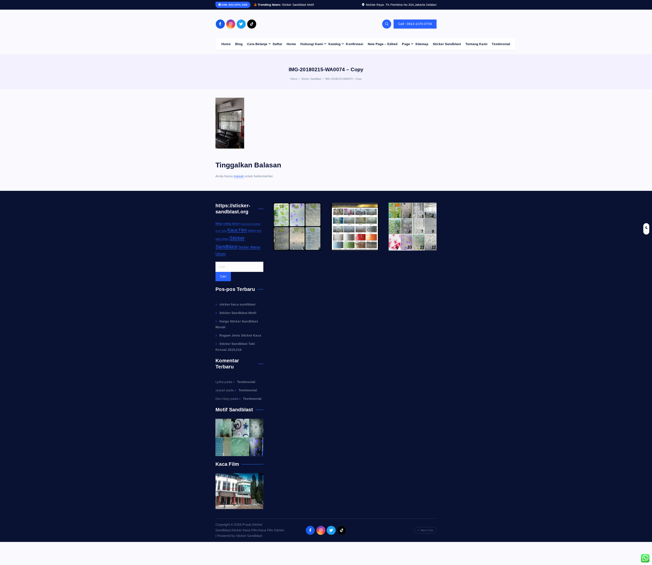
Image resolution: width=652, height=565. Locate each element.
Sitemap (421, 44)
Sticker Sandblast (447, 44)
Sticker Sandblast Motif (237, 313)
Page (406, 44)
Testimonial (501, 44)
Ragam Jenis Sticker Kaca (240, 335)
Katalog (334, 44)
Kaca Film (237, 230)
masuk (239, 176)
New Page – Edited (382, 44)
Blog (239, 44)
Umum (220, 254)
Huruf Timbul (220, 231)
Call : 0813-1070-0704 (415, 24)
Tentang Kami (476, 44)
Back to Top (427, 530)
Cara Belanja (257, 44)
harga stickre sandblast (250, 224)
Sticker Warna (249, 247)
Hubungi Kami (311, 44)
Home (226, 44)
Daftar (277, 44)
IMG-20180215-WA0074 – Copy (343, 78)
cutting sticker (231, 223)
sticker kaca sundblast (237, 304)
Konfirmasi (354, 44)
